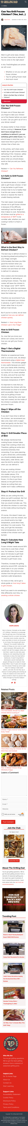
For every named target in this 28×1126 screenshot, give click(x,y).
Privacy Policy (8, 1104)
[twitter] (12, 682)
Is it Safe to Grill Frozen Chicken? (14, 92)
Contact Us (7, 1083)
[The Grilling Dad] (9, 2)
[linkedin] (15, 682)
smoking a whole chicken (10, 595)
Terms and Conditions (11, 1107)
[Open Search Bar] (25, 2)
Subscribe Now (14, 860)
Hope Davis (7, 19)
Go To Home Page (9, 1076)
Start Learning (8, 1086)
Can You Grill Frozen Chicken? (13, 89)
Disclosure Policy (9, 1101)
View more (7, 101)
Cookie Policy (8, 1098)
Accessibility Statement (11, 1094)
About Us (6, 1080)
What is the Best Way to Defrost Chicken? (14, 96)
